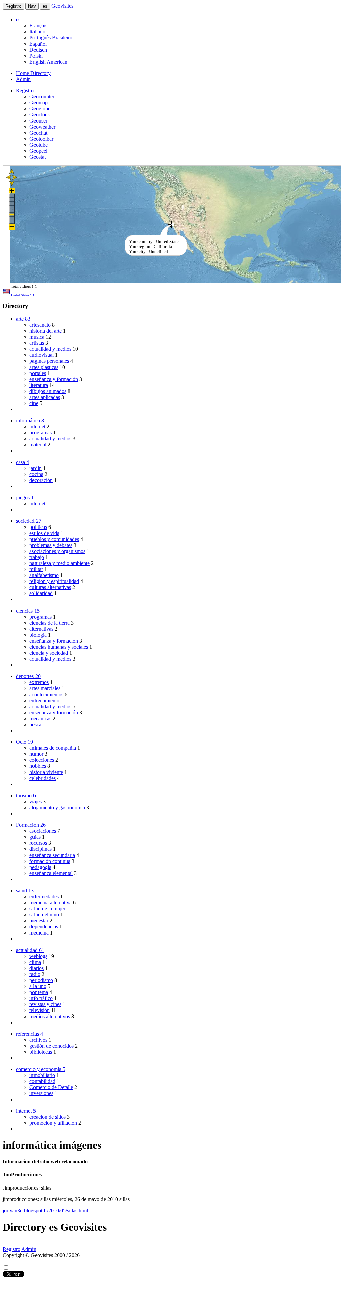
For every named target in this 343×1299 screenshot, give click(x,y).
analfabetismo (44, 575)
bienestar (38, 920)
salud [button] (25, 890)
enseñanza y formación (53, 379)
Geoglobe (39, 108)
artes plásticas (43, 367)
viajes (35, 801)
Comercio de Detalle (51, 1087)
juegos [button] (25, 497)
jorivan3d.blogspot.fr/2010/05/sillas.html (45, 1210)
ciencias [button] (28, 611)
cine (33, 403)
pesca (35, 724)
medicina (39, 933)
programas (40, 432)
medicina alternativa (50, 902)
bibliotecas (40, 1052)
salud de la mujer (47, 908)
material (37, 445)
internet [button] (26, 1111)
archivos (38, 1040)
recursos (38, 843)
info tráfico (41, 998)
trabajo (36, 557)
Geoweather (42, 127)
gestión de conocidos (51, 1046)
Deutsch (38, 50)
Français (38, 25)
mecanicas (40, 718)
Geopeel (38, 151)
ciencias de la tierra (49, 623)
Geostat (37, 157)
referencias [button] (29, 1034)
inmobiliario (42, 1075)
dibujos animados (47, 391)
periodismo (41, 980)
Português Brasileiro (50, 37)
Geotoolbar (41, 139)
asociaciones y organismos (57, 551)
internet (37, 426)
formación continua (49, 861)
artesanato (40, 325)
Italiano (37, 31)
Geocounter (41, 96)
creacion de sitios (47, 1117)
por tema (38, 992)
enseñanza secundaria (52, 855)
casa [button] (22, 462)
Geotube (38, 145)
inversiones (41, 1093)
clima (35, 962)
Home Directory (33, 73)
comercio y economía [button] (40, 1069)
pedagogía (40, 867)
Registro (13, 6)
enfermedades (44, 896)
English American (48, 62)
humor (36, 754)
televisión (39, 1010)
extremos (39, 682)
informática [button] (30, 420)
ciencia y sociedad (48, 653)
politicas (38, 527)
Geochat (38, 133)
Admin (23, 79)
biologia (38, 635)
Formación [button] (31, 825)
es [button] (18, 19)
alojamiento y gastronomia (57, 807)
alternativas (41, 629)
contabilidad (42, 1081)
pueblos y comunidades (54, 539)
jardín (35, 468)
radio (34, 974)
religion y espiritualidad (54, 581)
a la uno (37, 986)
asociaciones (42, 831)
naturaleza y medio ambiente (59, 563)
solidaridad (41, 593)
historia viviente (46, 772)
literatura (38, 385)
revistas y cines (45, 1004)
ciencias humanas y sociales (58, 647)
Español (38, 44)
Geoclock (39, 114)
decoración (41, 480)
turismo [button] (26, 795)
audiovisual (41, 355)
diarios (36, 968)
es (45, 6)
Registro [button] (25, 90)
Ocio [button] (24, 742)
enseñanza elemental (51, 873)
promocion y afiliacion (53, 1123)
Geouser (38, 121)
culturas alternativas (50, 587)
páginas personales (49, 361)
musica (36, 337)
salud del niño (44, 914)
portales (37, 373)
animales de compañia (52, 748)
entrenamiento (44, 700)
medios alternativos (49, 1016)
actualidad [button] (30, 950)
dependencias (43, 926)
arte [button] (23, 319)
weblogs (38, 956)
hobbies (37, 766)
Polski (36, 56)
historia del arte (45, 331)
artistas (36, 343)
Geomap (38, 102)
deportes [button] (28, 676)
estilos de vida (44, 533)
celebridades (42, 778)
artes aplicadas (44, 397)
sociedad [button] (28, 521)
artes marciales (44, 688)
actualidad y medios (50, 349)
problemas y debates (50, 545)
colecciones (41, 760)
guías (35, 837)
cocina (36, 474)
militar (36, 569)
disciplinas (40, 849)
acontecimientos (46, 694)
